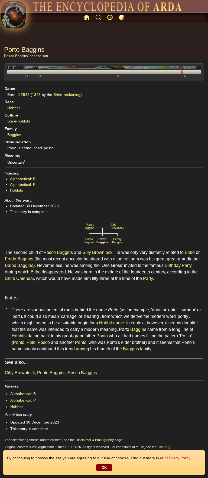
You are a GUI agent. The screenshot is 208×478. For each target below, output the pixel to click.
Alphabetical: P (22, 184)
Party (148, 278)
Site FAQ (163, 447)
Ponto (102, 336)
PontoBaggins (89, 240)
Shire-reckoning (66, 94)
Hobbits (13, 108)
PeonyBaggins (117, 240)
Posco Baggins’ (16, 56)
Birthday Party (178, 265)
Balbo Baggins (19, 265)
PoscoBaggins (89, 226)
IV (185, 76)
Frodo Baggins (19, 259)
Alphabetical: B (22, 179)
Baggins (32, 49)
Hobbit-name (111, 323)
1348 (36, 94)
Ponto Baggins (51, 372)
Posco (44, 342)
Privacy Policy (178, 458)
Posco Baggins (58, 252)
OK (104, 468)
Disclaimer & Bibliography (95, 440)
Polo (31, 342)
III (118, 76)
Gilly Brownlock (97, 252)
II (40, 76)
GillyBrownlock (117, 226)
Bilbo (190, 252)
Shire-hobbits (18, 121)
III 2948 (23, 94)
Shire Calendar (19, 278)
